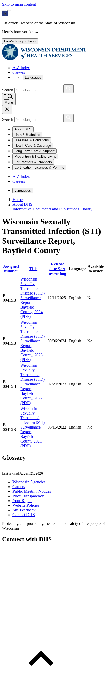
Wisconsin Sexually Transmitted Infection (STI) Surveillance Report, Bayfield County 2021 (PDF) (32, 427)
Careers (18, 72)
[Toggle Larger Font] (4, 10)
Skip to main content (19, 4)
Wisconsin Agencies (28, 482)
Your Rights (22, 500)
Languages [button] (33, 77)
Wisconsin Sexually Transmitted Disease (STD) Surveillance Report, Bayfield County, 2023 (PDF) (32, 341)
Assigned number (11, 268)
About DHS (22, 204)
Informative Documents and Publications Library (52, 209)
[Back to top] (41, 676)
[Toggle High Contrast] (9, 10)
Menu (9, 102)
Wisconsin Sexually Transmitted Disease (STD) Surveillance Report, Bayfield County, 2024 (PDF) (32, 298)
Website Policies (25, 505)
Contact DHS (23, 514)
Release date (57, 269)
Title (33, 268)
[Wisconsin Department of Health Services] (44, 59)
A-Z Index (21, 67)
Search (8, 90)
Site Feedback (24, 510)
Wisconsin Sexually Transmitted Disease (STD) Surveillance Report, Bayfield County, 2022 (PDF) (32, 384)
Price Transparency (28, 496)
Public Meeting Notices (31, 491)
